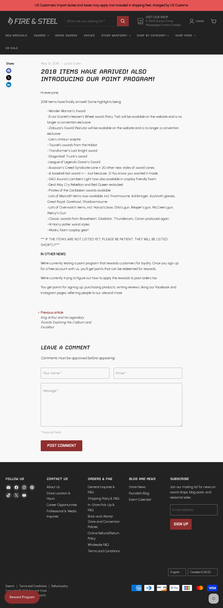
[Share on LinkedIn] (8, 84)
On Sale (11, 48)
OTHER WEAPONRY (114, 35)
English (175, 572)
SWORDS (40, 35)
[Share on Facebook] (8, 70)
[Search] (123, 21)
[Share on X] (8, 77)
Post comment (61, 445)
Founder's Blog (139, 493)
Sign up (181, 524)
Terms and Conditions (104, 551)
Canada (200, 572)
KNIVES (89, 35)
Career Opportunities (62, 505)
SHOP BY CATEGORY (152, 35)
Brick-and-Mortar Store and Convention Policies (104, 521)
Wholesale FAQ (98, 545)
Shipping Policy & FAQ (103, 498)
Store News (137, 487)
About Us (53, 487)
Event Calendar (140, 500)
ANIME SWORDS (66, 35)
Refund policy (59, 586)
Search (9, 586)
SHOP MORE (184, 35)
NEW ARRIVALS (16, 35)
